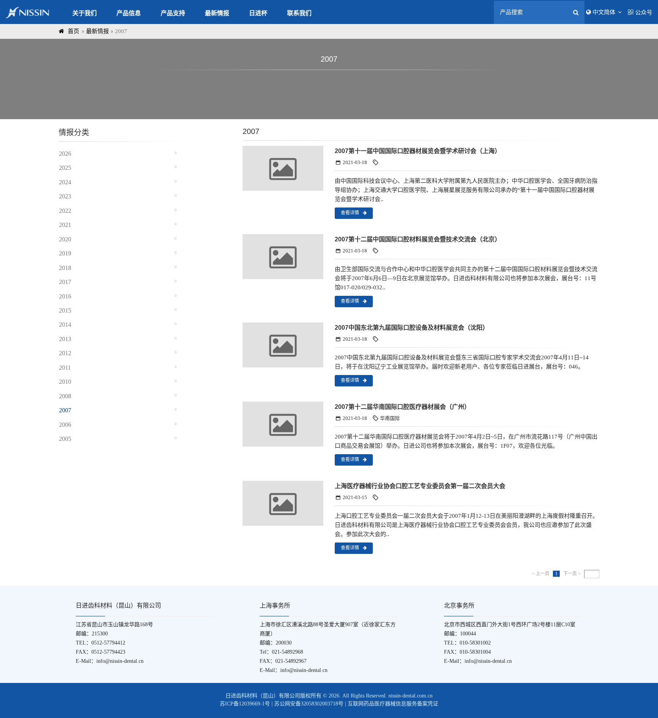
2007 (65, 410)
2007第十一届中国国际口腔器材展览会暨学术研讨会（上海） (418, 151)
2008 (65, 396)
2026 (65, 153)
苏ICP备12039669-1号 (245, 704)
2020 (65, 239)
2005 (65, 439)
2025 (65, 167)
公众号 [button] (643, 13)
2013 (65, 339)
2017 (65, 282)
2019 (65, 253)
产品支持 (173, 13)
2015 (65, 310)
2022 (65, 210)
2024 (65, 182)
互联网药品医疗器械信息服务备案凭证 (393, 704)
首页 (73, 31)
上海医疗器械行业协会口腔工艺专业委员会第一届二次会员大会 (420, 486)
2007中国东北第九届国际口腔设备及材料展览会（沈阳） (412, 327)
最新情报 (217, 13)
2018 (65, 268)
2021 (65, 225)
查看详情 (350, 212)
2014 (65, 324)
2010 (65, 381)
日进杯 (258, 13)
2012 (65, 353)
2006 (65, 424)
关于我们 (84, 13)
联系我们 (299, 13)
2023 (65, 196)
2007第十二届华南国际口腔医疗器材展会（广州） (402, 407)
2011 (65, 367)
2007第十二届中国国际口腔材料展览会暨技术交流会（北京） (418, 239)
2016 (65, 296)
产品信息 (129, 13)
